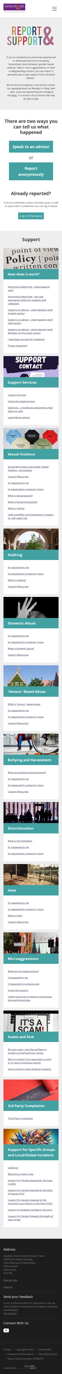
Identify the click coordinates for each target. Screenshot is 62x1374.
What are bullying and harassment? (27, 772)
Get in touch (10, 1313)
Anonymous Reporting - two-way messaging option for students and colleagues (27, 300)
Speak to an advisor (31, 146)
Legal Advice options (19, 417)
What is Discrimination (20, 841)
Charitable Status (47, 1354)
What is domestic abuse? (21, 648)
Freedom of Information (20, 1354)
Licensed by (10, 1368)
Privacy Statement (17, 345)
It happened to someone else (23, 984)
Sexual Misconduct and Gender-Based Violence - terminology (28, 468)
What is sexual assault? (20, 495)
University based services (21, 401)
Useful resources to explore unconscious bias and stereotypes (30, 998)
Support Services (17, 395)
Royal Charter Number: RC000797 (25, 1358)
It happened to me (18, 977)
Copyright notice (25, 1349)
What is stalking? (17, 580)
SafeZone (13, 1167)
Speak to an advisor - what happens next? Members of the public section (30, 331)
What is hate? (15, 915)
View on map (10, 1280)
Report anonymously (31, 171)
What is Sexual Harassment (22, 502)
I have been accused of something (26, 339)
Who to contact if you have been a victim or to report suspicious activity (29, 1061)
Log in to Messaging (31, 215)
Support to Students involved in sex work (30, 1209)
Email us (7, 1287)
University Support (18, 990)
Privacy (7, 1349)
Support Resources (18, 476)
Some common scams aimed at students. (29, 1069)
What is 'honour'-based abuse (24, 704)
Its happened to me (18, 483)
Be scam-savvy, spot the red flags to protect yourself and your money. (27, 1051)
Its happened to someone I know (25, 489)
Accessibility (44, 1349)
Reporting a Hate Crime (20, 1174)
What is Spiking (16, 508)
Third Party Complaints (20, 1118)
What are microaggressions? (23, 971)
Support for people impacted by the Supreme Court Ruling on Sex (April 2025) (30, 1201)
